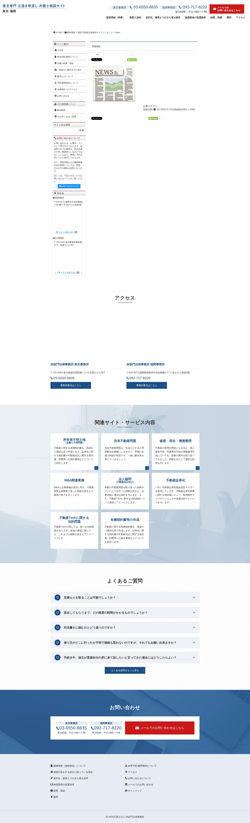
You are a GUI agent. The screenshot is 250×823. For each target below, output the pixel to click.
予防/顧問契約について (67, 82)
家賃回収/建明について (67, 56)
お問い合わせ (63, 95)
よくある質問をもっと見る (125, 670)
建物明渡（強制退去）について (69, 765)
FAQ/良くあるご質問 (66, 116)
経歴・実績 (216, 17)
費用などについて (65, 76)
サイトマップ (134, 790)
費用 (229, 17)
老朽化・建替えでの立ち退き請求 (163, 17)
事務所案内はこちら (70, 385)
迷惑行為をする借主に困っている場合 (73, 772)
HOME (60, 50)
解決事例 (61, 110)
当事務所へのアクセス (67, 89)
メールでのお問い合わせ (140, 784)
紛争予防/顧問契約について (142, 765)
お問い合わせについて (139, 778)
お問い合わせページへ (70, 186)
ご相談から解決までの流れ (69, 69)
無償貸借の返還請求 (195, 17)
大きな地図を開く (66, 232)
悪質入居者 (135, 17)
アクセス (240, 17)
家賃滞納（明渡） (115, 17)
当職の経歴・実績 (65, 63)
